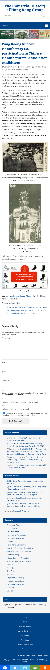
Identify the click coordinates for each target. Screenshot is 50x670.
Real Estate (11, 571)
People (10, 565)
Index (25, 622)
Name (5, 363)
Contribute (25, 640)
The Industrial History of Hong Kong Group (25, 7)
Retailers (10, 574)
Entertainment (13, 532)
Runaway (44, 655)
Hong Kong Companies (16, 545)
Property (10, 568)
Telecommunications (15, 581)
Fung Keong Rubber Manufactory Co (24, 296)
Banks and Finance (15, 525)
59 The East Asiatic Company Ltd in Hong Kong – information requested (26, 488)
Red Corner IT (32, 655)
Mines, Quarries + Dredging (18, 558)
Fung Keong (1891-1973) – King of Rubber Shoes (27, 307)
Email (5, 372)
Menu (5, 25)
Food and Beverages (15, 538)
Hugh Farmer (25, 67)
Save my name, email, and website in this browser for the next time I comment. (24, 394)
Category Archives (25, 626)
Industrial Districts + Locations (19, 551)
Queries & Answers (12, 476)
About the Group (25, 631)
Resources (25, 635)
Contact (25, 649)
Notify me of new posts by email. (15, 409)
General (10, 542)
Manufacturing (22, 69)
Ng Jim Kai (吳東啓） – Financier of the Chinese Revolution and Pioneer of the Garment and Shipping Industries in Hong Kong (26, 451)
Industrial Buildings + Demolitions (20, 548)
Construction (12, 528)
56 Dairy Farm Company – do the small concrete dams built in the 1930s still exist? (24, 505)
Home (25, 617)
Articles (38, 67)
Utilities (10, 591)
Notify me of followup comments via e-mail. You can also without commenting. (24, 414)
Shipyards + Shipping (15, 578)
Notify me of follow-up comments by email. (20, 402)
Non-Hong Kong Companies (19, 561)
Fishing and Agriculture (16, 535)
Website (5, 381)
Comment (6, 338)
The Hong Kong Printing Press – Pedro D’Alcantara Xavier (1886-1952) (25, 444)
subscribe (13, 415)
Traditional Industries (15, 584)
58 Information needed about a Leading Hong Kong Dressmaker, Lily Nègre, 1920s (26, 493)
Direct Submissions (25, 645)
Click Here (36, 605)
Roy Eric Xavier (13, 443)
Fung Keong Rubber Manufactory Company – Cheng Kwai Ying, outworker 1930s (25, 459)
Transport (10, 588)
